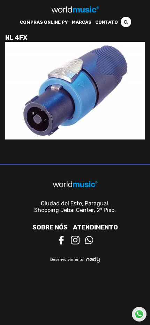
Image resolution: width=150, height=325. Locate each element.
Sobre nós (50, 227)
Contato (106, 22)
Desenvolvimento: (67, 259)
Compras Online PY (44, 22)
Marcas (81, 22)
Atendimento (95, 227)
